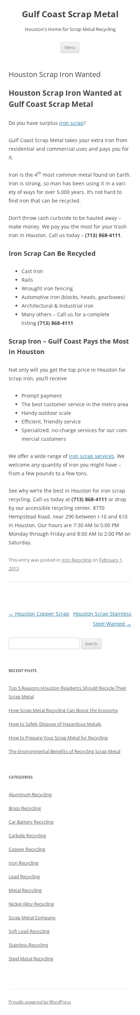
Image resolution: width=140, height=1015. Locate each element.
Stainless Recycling (28, 945)
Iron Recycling (76, 560)
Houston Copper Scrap (39, 613)
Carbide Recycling (27, 835)
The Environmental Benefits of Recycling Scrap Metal (64, 751)
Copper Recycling (27, 849)
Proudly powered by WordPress (40, 1002)
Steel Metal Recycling (31, 958)
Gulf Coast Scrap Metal (70, 14)
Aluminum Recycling (30, 794)
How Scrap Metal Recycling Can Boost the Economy (63, 710)
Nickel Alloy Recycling (31, 904)
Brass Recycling (25, 808)
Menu (70, 47)
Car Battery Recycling (31, 822)
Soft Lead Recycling (29, 931)
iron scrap (71, 122)
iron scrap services (91, 456)
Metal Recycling (25, 890)
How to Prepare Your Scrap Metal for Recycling (58, 737)
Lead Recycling (24, 876)
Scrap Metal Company (32, 917)
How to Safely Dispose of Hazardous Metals (55, 724)
